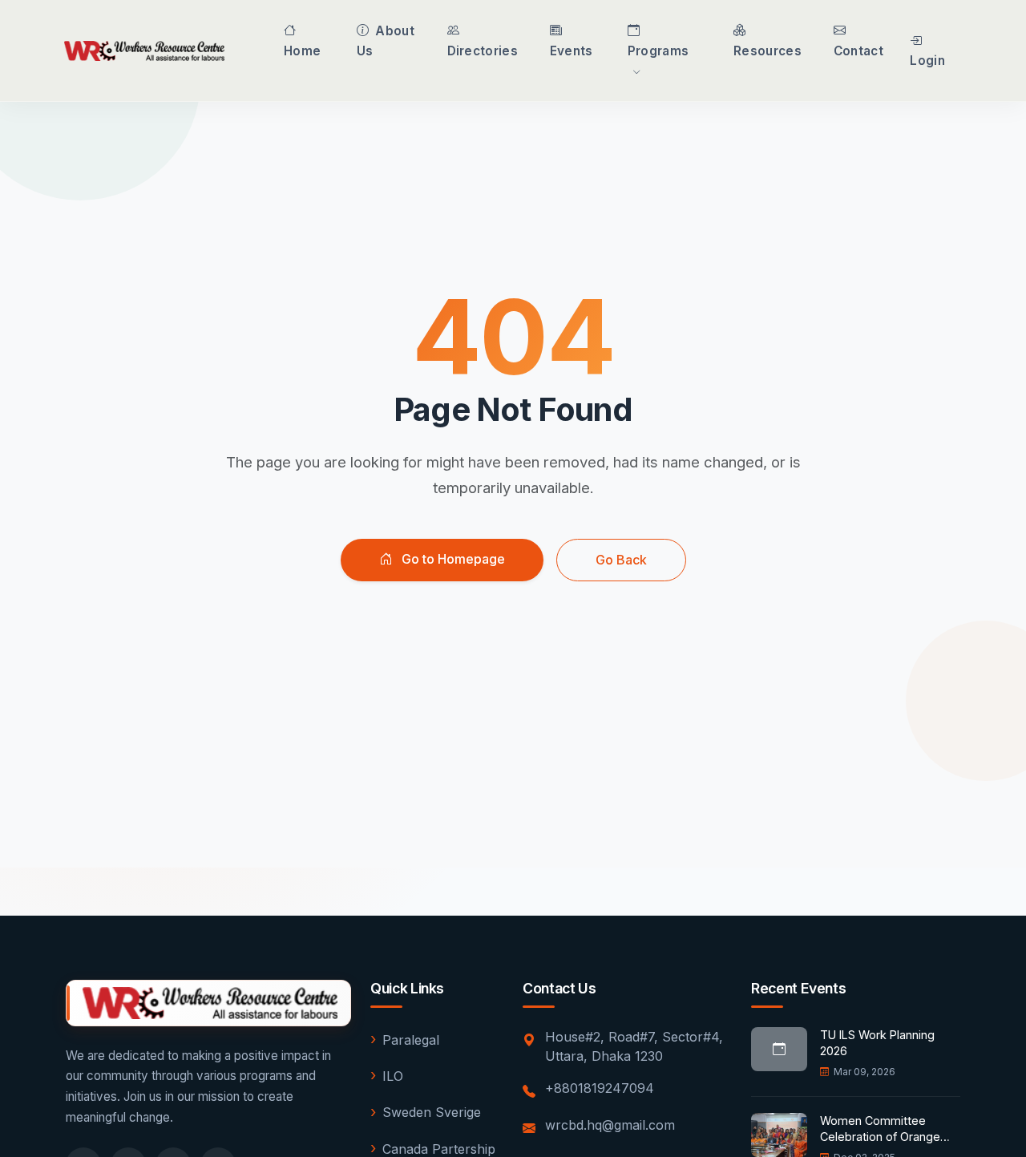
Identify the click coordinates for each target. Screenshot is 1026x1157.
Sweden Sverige (431, 1112)
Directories (482, 51)
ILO (392, 1076)
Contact (858, 51)
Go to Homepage (451, 559)
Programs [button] (658, 51)
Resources (767, 51)
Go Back (621, 560)
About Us (385, 41)
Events (571, 51)
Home (302, 51)
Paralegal (410, 1040)
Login (927, 60)
